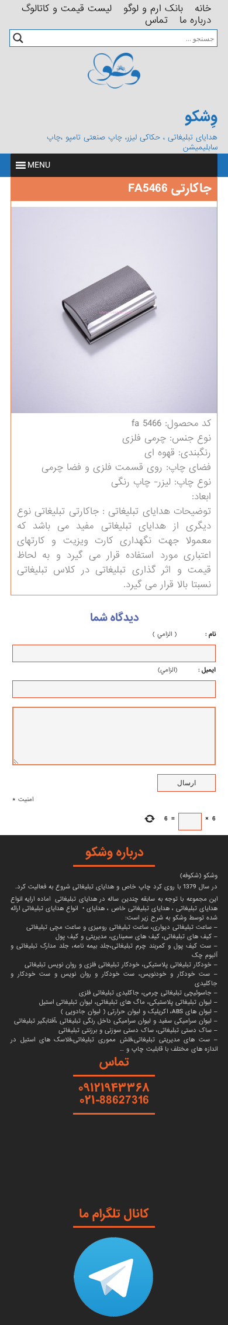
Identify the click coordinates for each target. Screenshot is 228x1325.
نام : (197, 634)
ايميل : (196, 670)
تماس (156, 18)
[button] (38, 165)
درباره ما (195, 18)
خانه (203, 6)
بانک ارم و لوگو (153, 6)
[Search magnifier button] (18, 38)
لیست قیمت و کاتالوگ (67, 6)
